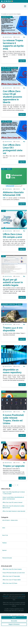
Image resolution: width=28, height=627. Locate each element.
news (10, 17)
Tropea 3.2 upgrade (14, 466)
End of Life (4, 17)
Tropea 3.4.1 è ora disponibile (12, 329)
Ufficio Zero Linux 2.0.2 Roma (10, 583)
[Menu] (25, 6)
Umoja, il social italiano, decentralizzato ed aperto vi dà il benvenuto (13, 498)
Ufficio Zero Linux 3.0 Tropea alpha (11, 576)
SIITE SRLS (20, 598)
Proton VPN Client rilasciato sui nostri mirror (14, 572)
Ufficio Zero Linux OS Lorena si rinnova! (12, 502)
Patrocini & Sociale (7, 558)
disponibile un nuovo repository (12, 371)
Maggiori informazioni (14, 624)
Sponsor (15, 67)
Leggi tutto (22, 60)
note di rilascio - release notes (8, 304)
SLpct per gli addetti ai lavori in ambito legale (13, 282)
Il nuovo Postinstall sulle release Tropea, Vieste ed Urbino (13, 419)
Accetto (14, 617)
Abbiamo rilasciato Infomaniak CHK (13, 193)
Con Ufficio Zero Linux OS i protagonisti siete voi (12, 149)
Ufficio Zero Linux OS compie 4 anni (12, 235)
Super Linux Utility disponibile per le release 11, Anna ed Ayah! (14, 492)
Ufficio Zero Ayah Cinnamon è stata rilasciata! (14, 511)
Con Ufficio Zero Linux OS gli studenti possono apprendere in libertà (12, 97)
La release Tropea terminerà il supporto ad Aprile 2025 (13, 44)
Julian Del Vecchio (8, 37)
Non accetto (14, 621)
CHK (4, 198)
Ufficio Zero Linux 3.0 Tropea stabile (12, 579)
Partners (9, 67)
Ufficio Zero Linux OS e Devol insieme (12, 569)
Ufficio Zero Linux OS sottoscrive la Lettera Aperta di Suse (13, 506)
